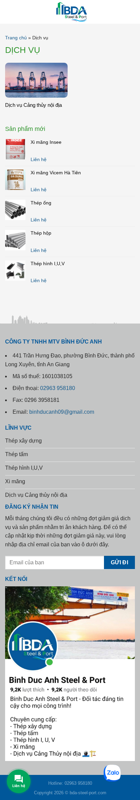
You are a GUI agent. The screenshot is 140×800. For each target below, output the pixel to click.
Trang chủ (16, 37)
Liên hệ (39, 159)
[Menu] (10, 12)
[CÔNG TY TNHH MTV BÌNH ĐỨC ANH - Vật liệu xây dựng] (70, 12)
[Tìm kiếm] (132, 11)
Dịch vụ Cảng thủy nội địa (33, 105)
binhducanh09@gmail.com (61, 412)
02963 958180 (57, 388)
